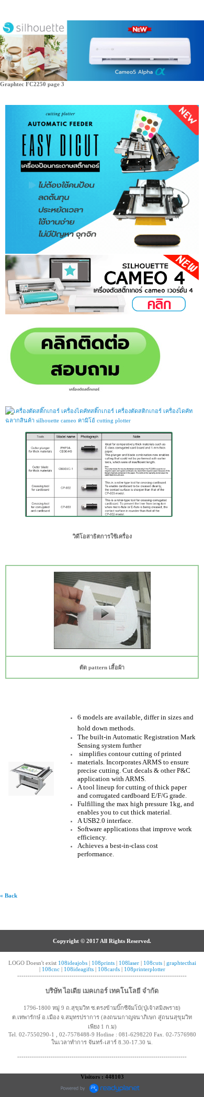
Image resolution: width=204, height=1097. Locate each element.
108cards (109, 969)
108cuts (152, 963)
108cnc (51, 969)
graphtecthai (181, 963)
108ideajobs (72, 963)
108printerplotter (144, 969)
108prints (103, 963)
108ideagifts (79, 969)
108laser (129, 963)
